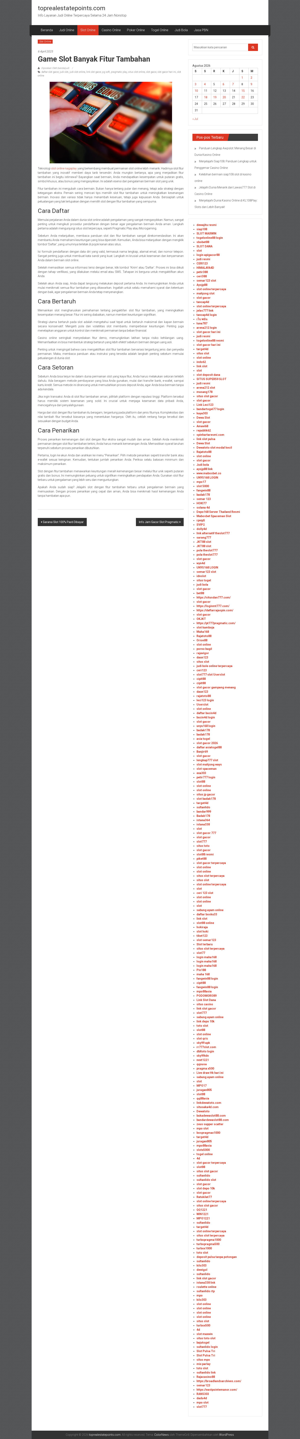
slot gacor (151, 72)
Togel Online (159, 30)
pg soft (106, 72)
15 (243, 90)
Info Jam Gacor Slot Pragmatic (159, 522)
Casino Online (111, 30)
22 (243, 97)
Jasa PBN (201, 30)
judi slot (64, 72)
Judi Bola (181, 30)
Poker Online (136, 30)
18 (205, 97)
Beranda (47, 30)
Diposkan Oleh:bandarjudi (55, 68)
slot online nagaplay (64, 168)
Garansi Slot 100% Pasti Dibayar (63, 522)
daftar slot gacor (50, 72)
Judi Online (66, 30)
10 (196, 90)
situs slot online (136, 72)
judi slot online (77, 72)
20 (224, 97)
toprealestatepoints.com (71, 8)
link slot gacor (93, 72)
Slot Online (88, 30)
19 (215, 97)
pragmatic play (119, 72)
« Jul (195, 119)
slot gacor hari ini (167, 72)
